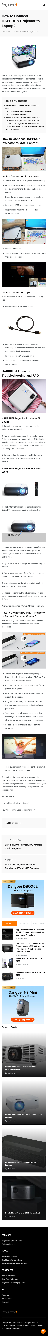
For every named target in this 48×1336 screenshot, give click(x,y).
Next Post (9, 860)
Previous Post (15, 840)
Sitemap (5, 1325)
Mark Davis (11, 1169)
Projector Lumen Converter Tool (14, 1263)
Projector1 (19, 1323)
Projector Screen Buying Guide (13, 1283)
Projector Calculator (9, 1256)
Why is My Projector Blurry (33, 606)
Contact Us (14, 1325)
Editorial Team (22, 938)
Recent (9, 923)
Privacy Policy (7, 1298)
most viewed (38, 923)
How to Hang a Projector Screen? (15, 803)
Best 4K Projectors (9, 1276)
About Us (5, 1295)
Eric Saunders (22, 955)
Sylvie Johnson (23, 964)
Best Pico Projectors (10, 1279)
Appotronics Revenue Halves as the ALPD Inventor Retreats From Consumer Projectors (30, 932)
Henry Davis (22, 978)
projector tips (17, 823)
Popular (24, 923)
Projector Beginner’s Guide (12, 1241)
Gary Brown (11, 1217)
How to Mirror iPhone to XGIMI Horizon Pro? (22, 1213)
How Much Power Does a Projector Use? (18, 810)
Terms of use (7, 1302)
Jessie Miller (11, 1073)
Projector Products (9, 1244)
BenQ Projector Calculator (12, 1260)
